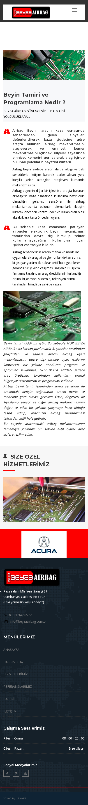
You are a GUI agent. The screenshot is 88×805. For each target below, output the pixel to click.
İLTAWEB (21, 798)
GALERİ (8, 699)
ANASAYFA (11, 649)
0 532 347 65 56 (20, 615)
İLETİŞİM (9, 711)
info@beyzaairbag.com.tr (28, 621)
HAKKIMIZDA (13, 662)
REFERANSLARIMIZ (17, 686)
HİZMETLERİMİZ (15, 674)
